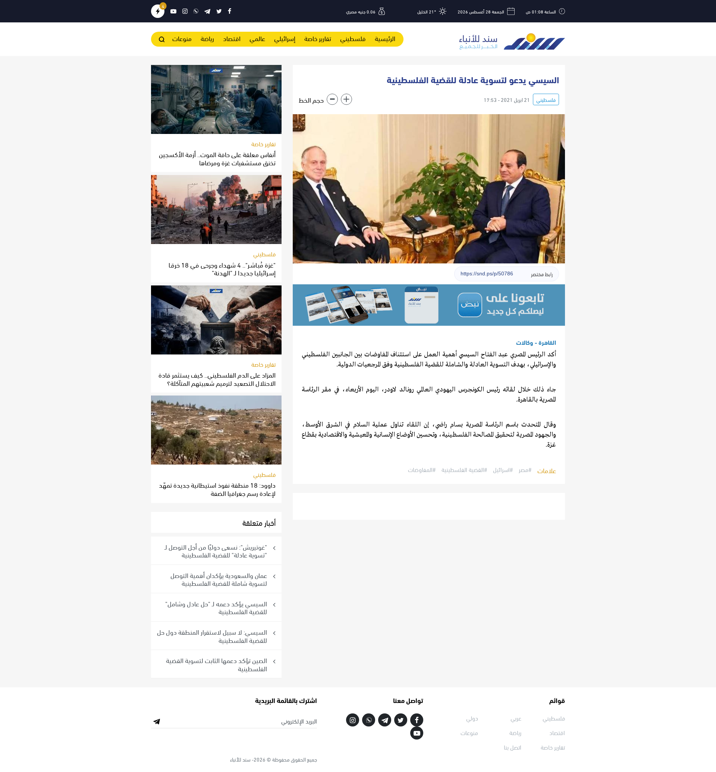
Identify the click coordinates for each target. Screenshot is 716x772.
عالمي (257, 38)
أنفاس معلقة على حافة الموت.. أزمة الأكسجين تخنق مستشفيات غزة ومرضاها (217, 158)
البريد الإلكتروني (299, 720)
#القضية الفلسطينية (464, 470)
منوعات (182, 38)
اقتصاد (232, 38)
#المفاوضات (422, 470)
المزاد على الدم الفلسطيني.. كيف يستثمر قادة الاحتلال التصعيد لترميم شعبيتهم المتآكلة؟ (217, 378)
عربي (516, 717)
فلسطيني (353, 38)
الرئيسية (385, 38)
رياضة (207, 38)
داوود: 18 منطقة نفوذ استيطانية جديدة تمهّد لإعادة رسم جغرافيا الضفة (217, 488)
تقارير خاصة (317, 38)
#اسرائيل (503, 470)
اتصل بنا (512, 746)
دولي (472, 717)
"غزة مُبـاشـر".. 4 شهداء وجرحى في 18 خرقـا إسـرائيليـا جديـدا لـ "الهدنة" (222, 268)
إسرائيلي (284, 38)
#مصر (525, 470)
